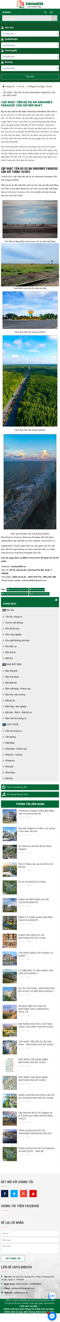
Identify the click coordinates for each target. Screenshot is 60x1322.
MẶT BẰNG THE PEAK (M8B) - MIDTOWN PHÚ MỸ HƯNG (33, 1061)
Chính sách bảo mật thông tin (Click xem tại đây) (29, 1309)
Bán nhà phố (11, 671)
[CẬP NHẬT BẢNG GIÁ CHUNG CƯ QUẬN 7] (10, 958)
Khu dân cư (10, 646)
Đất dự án (10, 700)
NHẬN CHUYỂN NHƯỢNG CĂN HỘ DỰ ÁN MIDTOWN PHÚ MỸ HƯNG (36, 1096)
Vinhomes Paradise (28, 147)
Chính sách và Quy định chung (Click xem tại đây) (29, 1312)
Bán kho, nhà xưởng (15, 694)
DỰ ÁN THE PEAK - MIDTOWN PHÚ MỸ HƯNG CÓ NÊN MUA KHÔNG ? (36, 989)
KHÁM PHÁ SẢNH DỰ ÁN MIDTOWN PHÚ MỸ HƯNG (32, 936)
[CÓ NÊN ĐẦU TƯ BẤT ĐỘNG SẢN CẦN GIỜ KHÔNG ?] (10, 976)
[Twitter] (14, 1193)
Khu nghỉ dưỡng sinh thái (17, 640)
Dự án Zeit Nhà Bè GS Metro (32, 882)
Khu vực (9, 27)
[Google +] (23, 1193)
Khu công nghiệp (13, 634)
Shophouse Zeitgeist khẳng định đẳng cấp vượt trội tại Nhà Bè (36, 812)
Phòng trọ (10, 760)
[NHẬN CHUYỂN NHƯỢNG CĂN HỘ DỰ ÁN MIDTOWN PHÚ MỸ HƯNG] (10, 1101)
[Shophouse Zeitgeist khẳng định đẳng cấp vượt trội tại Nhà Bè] (10, 816)
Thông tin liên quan (30, 804)
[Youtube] (33, 1193)
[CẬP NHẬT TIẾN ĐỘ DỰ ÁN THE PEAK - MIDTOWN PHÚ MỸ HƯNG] (10, 1047)
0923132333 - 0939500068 (28, 1284)
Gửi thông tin (13, 1258)
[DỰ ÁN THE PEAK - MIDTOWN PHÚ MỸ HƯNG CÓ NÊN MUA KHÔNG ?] (10, 994)
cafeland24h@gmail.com (22, 1288)
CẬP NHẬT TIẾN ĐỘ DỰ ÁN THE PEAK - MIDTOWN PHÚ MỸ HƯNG (35, 1043)
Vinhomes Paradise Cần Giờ (20, 192)
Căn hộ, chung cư (13, 616)
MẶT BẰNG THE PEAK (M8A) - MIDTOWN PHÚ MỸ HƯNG (33, 1078)
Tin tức (21, 86)
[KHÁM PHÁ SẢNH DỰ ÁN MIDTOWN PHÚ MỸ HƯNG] (10, 941)
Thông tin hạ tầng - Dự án (40, 86)
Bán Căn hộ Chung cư (16, 718)
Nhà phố (9, 766)
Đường (8, 62)
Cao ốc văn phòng (14, 622)
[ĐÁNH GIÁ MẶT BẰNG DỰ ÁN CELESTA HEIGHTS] (10, 905)
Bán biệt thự (11, 682)
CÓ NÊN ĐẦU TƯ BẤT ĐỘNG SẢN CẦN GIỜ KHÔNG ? (35, 972)
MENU (7, 12)
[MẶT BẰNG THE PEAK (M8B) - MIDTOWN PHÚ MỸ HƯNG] (10, 1065)
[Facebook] (4, 1193)
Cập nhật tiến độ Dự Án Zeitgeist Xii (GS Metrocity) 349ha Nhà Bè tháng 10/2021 (35, 1115)
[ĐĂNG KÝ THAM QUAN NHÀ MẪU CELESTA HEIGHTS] (10, 923)
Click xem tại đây (28, 1306)
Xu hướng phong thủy (17, 794)
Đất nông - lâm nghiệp (15, 706)
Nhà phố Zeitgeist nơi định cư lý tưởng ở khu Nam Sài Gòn (36, 829)
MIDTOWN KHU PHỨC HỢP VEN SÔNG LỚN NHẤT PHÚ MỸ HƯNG (35, 1025)
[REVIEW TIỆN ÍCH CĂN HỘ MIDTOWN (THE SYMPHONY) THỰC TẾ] (10, 1012)
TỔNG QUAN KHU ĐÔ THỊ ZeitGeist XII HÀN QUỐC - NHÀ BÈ (36, 1149)
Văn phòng (10, 737)
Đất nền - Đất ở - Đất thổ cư (18, 712)
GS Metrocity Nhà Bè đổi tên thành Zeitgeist (34, 847)
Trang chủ (9, 86)
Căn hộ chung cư (13, 731)
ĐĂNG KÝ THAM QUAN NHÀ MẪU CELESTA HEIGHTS (35, 918)
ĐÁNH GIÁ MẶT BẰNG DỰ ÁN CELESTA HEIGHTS (33, 901)
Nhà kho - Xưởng (13, 754)
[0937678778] (52, 1296)
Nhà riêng (10, 772)
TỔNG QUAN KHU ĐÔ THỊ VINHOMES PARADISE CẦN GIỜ (35, 1132)
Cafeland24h (7, 176)
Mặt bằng (9, 743)
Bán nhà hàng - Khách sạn (18, 688)
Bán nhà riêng (11, 676)
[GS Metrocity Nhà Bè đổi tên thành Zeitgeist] (10, 852)
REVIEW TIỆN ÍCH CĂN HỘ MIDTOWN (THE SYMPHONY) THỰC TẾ (33, 1009)
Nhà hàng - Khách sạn (16, 748)
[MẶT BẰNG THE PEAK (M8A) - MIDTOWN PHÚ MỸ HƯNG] (10, 1083)
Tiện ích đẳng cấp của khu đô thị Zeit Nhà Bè (35, 865)
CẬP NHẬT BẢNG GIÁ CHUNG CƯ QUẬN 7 (35, 954)
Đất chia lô (10, 652)
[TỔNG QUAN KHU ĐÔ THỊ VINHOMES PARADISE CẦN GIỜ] (10, 1136)
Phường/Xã (11, 50)
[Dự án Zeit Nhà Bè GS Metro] (10, 887)
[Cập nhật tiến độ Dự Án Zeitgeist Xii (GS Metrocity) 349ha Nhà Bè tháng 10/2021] (10, 1118)
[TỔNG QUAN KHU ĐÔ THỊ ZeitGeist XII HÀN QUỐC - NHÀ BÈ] (10, 1154)
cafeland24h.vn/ (47, 541)
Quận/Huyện (11, 39)
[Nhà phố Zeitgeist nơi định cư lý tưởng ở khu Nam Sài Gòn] (10, 834)
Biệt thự (9, 658)
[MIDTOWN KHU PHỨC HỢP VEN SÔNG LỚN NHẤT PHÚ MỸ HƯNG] (10, 1030)
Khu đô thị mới (12, 628)
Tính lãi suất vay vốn (17, 787)
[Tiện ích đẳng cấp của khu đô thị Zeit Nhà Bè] (10, 870)
